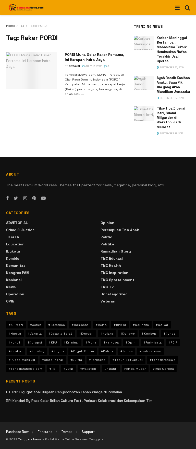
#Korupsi (34, 342)
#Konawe (127, 333)
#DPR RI (120, 325)
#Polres (126, 351)
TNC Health (111, 265)
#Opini (131, 342)
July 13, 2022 (93, 66)
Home (10, 26)
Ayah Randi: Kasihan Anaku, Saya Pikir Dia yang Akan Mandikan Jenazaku (173, 85)
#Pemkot (16, 351)
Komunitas (15, 265)
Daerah (12, 237)
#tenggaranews (162, 360)
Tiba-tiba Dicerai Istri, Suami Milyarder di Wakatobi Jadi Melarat (171, 117)
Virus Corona (163, 369)
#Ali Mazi (16, 325)
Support (88, 432)
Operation (15, 294)
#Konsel (170, 333)
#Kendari (86, 333)
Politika (107, 244)
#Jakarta (35, 333)
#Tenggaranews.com (25, 369)
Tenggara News (30, 439)
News (11, 287)
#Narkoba (111, 342)
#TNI (53, 369)
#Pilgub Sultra (82, 351)
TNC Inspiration (114, 272)
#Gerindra (141, 325)
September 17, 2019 (171, 133)
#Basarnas (56, 325)
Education (15, 244)
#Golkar (162, 325)
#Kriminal (71, 342)
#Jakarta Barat (60, 333)
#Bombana (80, 325)
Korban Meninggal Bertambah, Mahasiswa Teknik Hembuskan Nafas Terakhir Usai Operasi (172, 49)
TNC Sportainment (117, 280)
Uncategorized (114, 294)
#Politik (107, 351)
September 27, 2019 (171, 67)
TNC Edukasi (112, 258)
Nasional (14, 280)
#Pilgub (58, 351)
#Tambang (97, 360)
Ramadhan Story (116, 251)
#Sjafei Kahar (53, 360)
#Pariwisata (152, 342)
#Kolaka (107, 333)
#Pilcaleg (37, 351)
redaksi (74, 66)
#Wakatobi (88, 369)
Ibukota (13, 251)
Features (45, 432)
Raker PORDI (38, 26)
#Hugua (15, 333)
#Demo (101, 325)
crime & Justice (20, 230)
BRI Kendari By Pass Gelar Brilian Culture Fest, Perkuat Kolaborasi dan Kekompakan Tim (79, 400)
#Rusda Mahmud (22, 360)
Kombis (12, 258)
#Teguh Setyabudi (128, 360)
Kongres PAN (17, 272)
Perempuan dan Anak (120, 230)
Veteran (108, 301)
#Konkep (149, 333)
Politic (106, 237)
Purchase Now (17, 432)
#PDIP (173, 342)
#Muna (91, 342)
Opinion (107, 222)
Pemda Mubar (135, 369)
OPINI (11, 301)
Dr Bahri (110, 369)
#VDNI (68, 369)
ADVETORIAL (17, 222)
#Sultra (76, 360)
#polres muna (151, 351)
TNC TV (107, 287)
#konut (14, 342)
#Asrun (35, 325)
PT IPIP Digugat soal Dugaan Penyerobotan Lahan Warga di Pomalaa (64, 392)
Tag (21, 26)
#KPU (53, 342)
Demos (67, 432)
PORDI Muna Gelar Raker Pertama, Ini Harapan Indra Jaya (94, 57)
